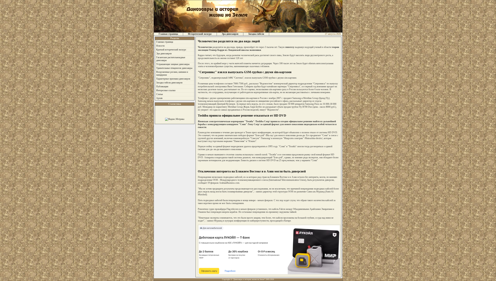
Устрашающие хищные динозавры (172, 64)
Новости (160, 45)
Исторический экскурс (200, 34)
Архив (159, 98)
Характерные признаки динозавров (173, 78)
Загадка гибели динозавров (169, 82)
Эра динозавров (230, 34)
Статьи (159, 94)
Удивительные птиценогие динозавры (174, 68)
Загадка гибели (256, 34)
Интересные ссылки (165, 90)
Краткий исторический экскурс (171, 49)
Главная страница (168, 34)
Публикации (162, 86)
